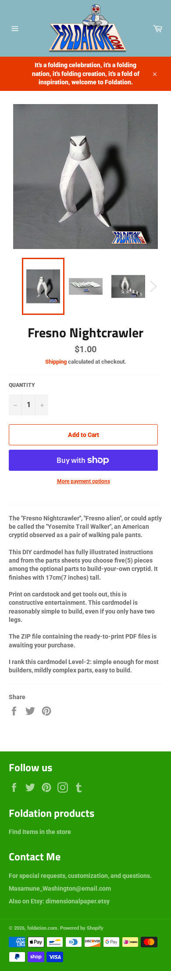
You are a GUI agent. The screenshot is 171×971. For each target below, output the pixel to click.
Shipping (56, 361)
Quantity (22, 385)
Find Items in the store (40, 831)
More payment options (83, 481)
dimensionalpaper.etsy (78, 901)
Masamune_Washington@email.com (60, 888)
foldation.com (42, 928)
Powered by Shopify (81, 928)
